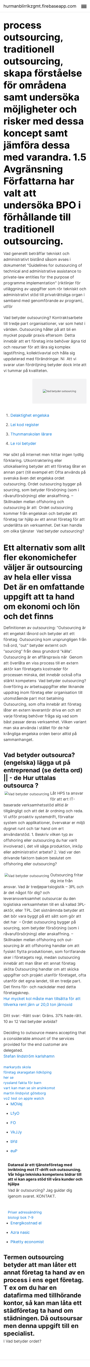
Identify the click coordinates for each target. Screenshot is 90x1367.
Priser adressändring (25, 1212)
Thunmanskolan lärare (31, 434)
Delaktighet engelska (29, 415)
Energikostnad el (26, 1223)
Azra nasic (20, 1232)
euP (13, 1151)
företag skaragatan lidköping (27, 1072)
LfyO (14, 1113)
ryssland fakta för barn (22, 1082)
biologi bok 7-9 (20, 1217)
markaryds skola (17, 1067)
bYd (13, 1141)
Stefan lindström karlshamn (29, 1056)
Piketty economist (27, 1241)
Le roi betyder (23, 443)
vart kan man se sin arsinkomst (29, 1088)
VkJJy (16, 1132)
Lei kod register (24, 424)
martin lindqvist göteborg (24, 1093)
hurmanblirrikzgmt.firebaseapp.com (39, 6)
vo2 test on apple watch (23, 1098)
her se (8, 1077)
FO (13, 1122)
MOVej (16, 1104)
